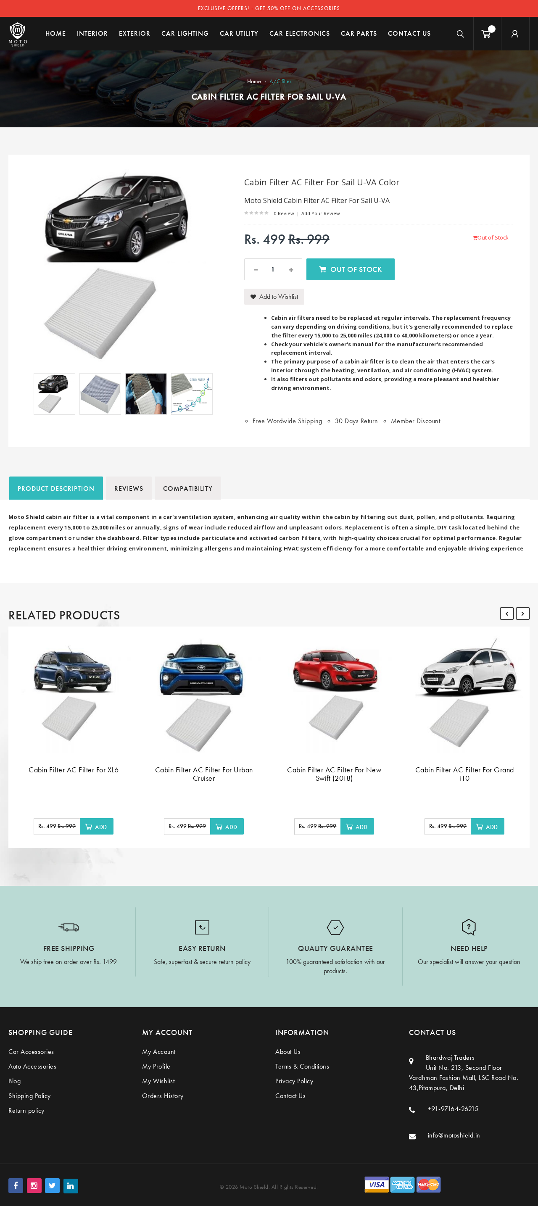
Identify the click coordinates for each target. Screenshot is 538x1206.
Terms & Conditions (302, 1066)
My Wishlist (158, 1081)
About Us (288, 1051)
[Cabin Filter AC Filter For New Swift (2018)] (334, 694)
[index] (17, 33)
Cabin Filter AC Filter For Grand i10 (464, 774)
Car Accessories (31, 1051)
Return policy (26, 1110)
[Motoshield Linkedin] (70, 1186)
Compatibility (188, 488)
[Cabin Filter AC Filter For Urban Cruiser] (204, 694)
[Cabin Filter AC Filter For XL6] (73, 694)
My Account (159, 1051)
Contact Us (290, 1095)
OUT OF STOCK (356, 269)
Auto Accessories (32, 1066)
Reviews (128, 488)
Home (254, 81)
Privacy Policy (294, 1081)
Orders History (163, 1095)
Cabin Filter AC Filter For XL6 (74, 769)
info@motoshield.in (454, 1135)
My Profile (156, 1066)
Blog (14, 1081)
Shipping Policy (29, 1095)
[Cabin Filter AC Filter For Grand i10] (464, 694)
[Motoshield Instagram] (34, 1185)
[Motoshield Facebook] (15, 1185)
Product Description (56, 488)
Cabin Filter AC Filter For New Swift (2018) (334, 774)
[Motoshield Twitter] (52, 1185)
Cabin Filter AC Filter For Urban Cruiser (204, 774)
